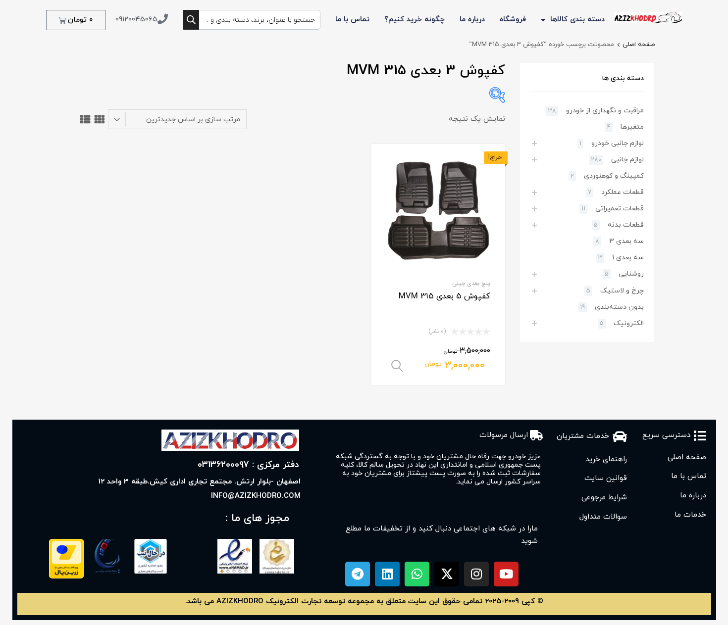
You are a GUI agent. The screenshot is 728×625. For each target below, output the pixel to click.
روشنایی (631, 274)
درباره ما (472, 19)
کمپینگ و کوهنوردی (614, 176)
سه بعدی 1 (628, 257)
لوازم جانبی (627, 159)
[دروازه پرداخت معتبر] (66, 577)
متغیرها (632, 127)
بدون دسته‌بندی (619, 307)
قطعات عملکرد (622, 192)
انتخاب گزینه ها (397, 366)
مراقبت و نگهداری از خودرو (605, 110)
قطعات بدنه (626, 225)
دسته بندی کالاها (577, 19)
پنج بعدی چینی (471, 284)
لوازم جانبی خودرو (617, 143)
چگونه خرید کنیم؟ (414, 19)
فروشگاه (513, 19)
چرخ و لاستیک (622, 290)
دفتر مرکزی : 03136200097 (248, 465)
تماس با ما (352, 19)
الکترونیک (629, 323)
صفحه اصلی (639, 44)
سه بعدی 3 (626, 241)
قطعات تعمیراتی (619, 208)
